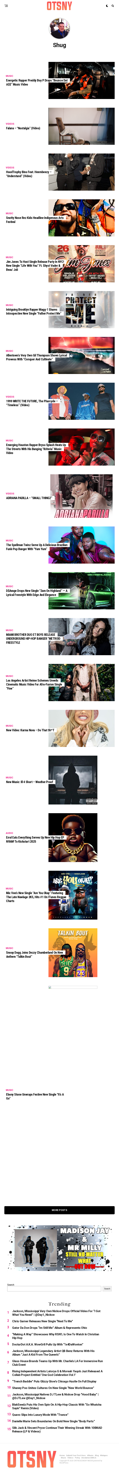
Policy (77, 1458)
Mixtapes (104, 1455)
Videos (70, 1458)
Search (10, 1284)
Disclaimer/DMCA (88, 1458)
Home (62, 1455)
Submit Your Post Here (76, 1455)
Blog (97, 1455)
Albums (90, 1455)
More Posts (59, 1210)
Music (63, 1458)
